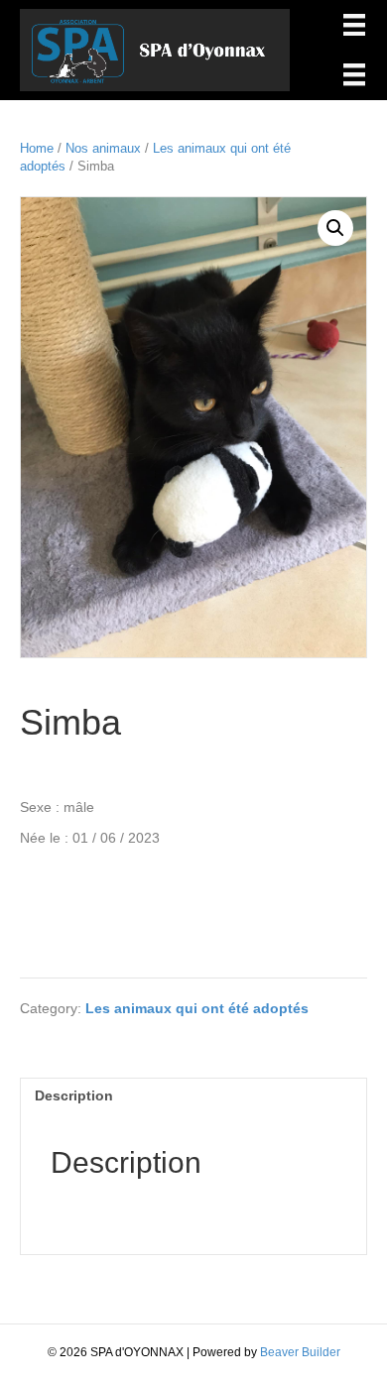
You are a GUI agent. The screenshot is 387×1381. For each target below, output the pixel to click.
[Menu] (354, 25)
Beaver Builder (300, 1352)
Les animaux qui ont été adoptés (197, 1008)
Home (37, 148)
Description (74, 1095)
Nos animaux (103, 148)
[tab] (193, 1095)
